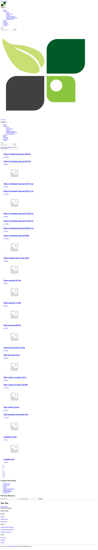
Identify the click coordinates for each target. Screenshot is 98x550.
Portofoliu (5, 22)
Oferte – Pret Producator (8, 488)
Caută (2, 27)
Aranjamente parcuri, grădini (7, 527)
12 (4, 471)
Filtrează (41, 498)
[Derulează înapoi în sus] (1, 548)
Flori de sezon (9, 13)
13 (4, 472)
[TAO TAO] (12, 5)
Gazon (7, 12)
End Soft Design (11, 546)
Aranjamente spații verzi (6, 532)
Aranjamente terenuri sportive (7, 529)
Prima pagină (4, 147)
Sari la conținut (4, 1)
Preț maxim (22, 498)
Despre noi (5, 24)
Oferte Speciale (4, 519)
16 (4, 476)
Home (4, 9)
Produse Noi (6, 492)
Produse (5, 11)
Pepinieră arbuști (10, 19)
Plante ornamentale (10, 16)
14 (4, 473)
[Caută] (15, 30)
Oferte (4, 21)
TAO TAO (3, 119)
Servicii (5, 20)
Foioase (8, 15)
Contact (5, 25)
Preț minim (3, 498)
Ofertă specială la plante (11, 17)
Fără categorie (6, 483)
